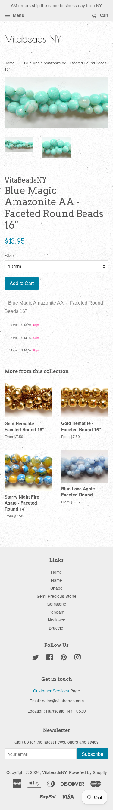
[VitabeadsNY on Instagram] (77, 658)
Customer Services (51, 691)
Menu (18, 15)
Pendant (56, 612)
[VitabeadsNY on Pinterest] (63, 658)
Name (56, 580)
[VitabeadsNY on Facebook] (49, 658)
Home (9, 62)
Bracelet (56, 628)
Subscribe (92, 753)
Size (9, 255)
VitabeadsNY (54, 772)
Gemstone (56, 604)
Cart (103, 15)
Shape (56, 588)
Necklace (56, 620)
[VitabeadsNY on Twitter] (35, 658)
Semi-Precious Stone (57, 596)
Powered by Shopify (88, 772)
